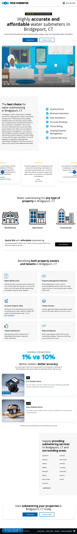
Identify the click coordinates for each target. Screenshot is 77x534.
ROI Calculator (63, 244)
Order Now (30, 40)
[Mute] (8, 84)
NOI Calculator (9, 315)
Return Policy (49, 531)
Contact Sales (47, 40)
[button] (2, 172)
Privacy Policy (41, 531)
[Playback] (4, 84)
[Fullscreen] (72, 84)
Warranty (57, 531)
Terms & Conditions (66, 531)
